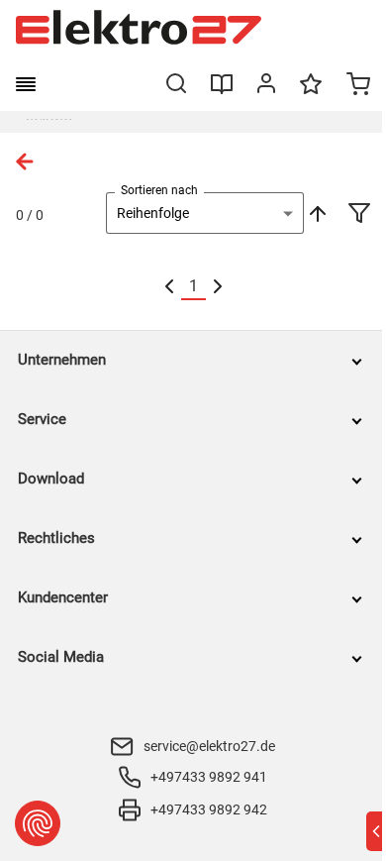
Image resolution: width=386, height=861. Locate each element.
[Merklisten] (311, 93)
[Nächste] (218, 286)
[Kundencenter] (266, 87)
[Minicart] (358, 86)
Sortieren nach (159, 190)
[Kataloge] (222, 91)
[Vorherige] (169, 286)
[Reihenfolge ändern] (316, 213)
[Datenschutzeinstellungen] (37, 823)
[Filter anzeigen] (359, 215)
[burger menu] (26, 84)
